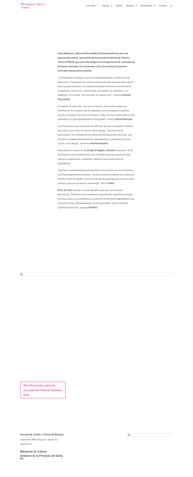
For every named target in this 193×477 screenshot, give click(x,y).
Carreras (105, 6)
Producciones (146, 6)
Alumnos (130, 6)
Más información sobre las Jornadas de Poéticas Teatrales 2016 (42, 390)
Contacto (163, 6)
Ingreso (119, 6)
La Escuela (90, 6)
